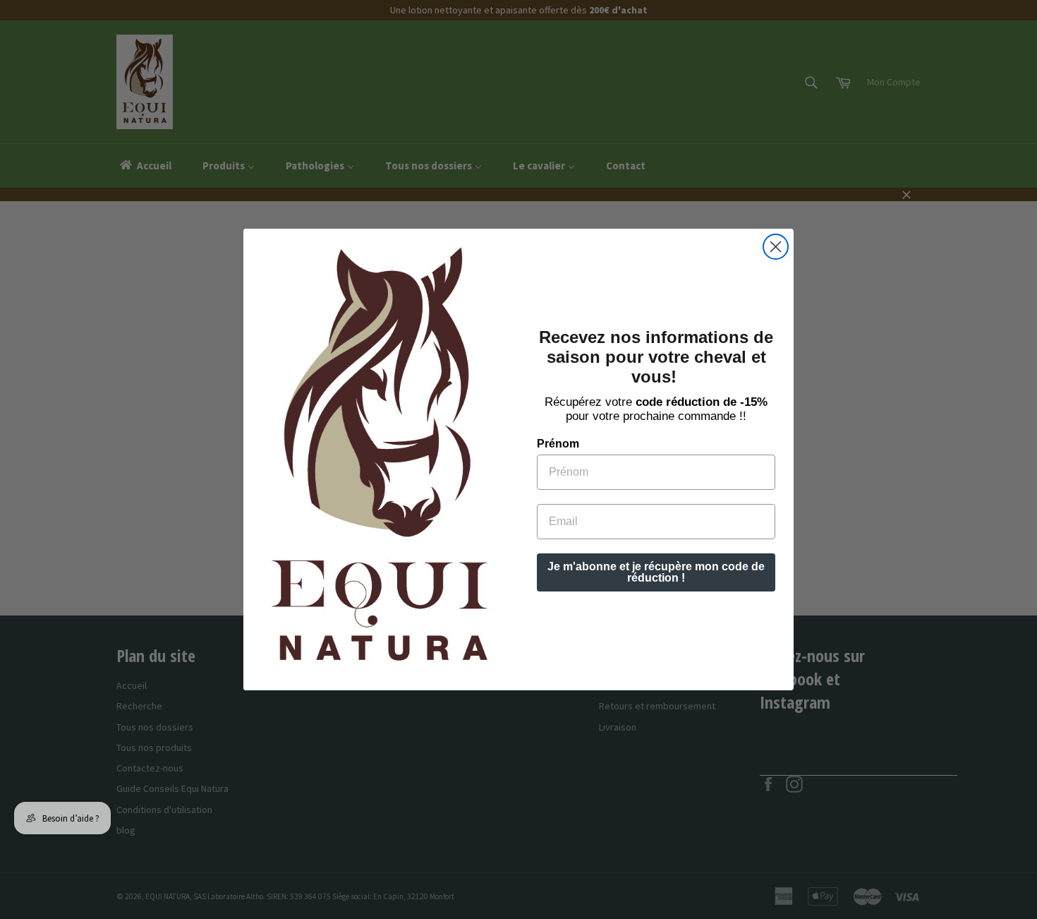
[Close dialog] (775, 246)
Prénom (558, 444)
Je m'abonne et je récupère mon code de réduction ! (656, 572)
